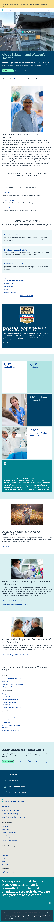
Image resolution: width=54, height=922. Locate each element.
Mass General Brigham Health (14, 817)
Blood (9, 286)
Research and (9, 699)
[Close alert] (51, 2)
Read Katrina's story (8, 546)
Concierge (10, 292)
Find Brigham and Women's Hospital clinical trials (16, 604)
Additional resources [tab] (39, 78)
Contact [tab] (49, 78)
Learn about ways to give (21, 654)
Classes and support (10, 717)
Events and (7, 838)
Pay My (5, 826)
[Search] (48, 10)
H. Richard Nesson (10, 730)
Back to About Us (7, 13)
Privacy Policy (9, 918)
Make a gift (6, 654)
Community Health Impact (11, 707)
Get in (5, 829)
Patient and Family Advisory (12, 684)
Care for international (10, 678)
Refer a (6, 687)
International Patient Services (37, 762)
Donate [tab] (30, 78)
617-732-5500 (9, 762)
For (6, 864)
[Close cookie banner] (48, 913)
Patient (6, 807)
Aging (7, 278)
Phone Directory (21, 762)
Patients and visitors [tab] (7, 78)
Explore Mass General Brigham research (13, 600)
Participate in (8, 835)
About (4, 850)
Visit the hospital (7, 70)
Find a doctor (20, 70)
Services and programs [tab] (20, 78)
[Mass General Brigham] (7, 10)
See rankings (6, 343)
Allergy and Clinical (13, 280)
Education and (10, 814)
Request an (9, 832)
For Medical (9, 841)
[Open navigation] (51, 10)
